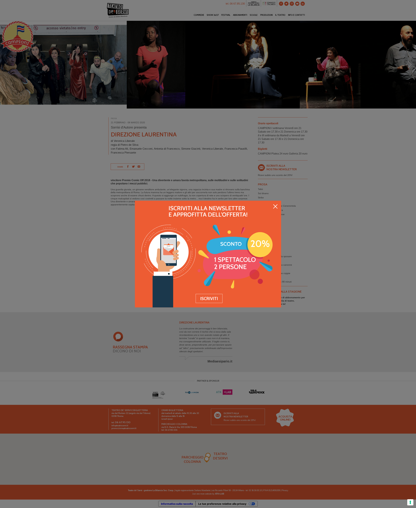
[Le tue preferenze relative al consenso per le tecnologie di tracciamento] (410, 502)
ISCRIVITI (209, 298)
